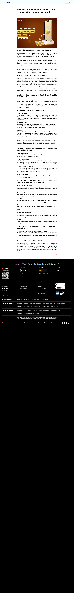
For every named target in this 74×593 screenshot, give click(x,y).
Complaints (22, 293)
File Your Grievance (24, 290)
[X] (66, 323)
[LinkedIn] (64, 323)
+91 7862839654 (41, 286)
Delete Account (5, 322)
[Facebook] (60, 323)
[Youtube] (68, 323)
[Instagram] (62, 323)
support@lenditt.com (42, 283)
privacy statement (46, 318)
